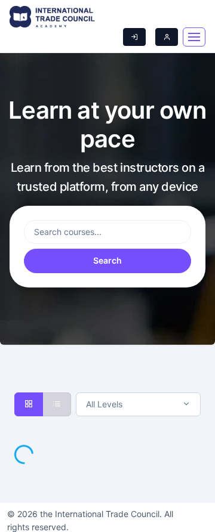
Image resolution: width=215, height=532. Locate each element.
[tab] (28, 404)
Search (107, 260)
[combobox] (138, 404)
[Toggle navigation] (194, 37)
